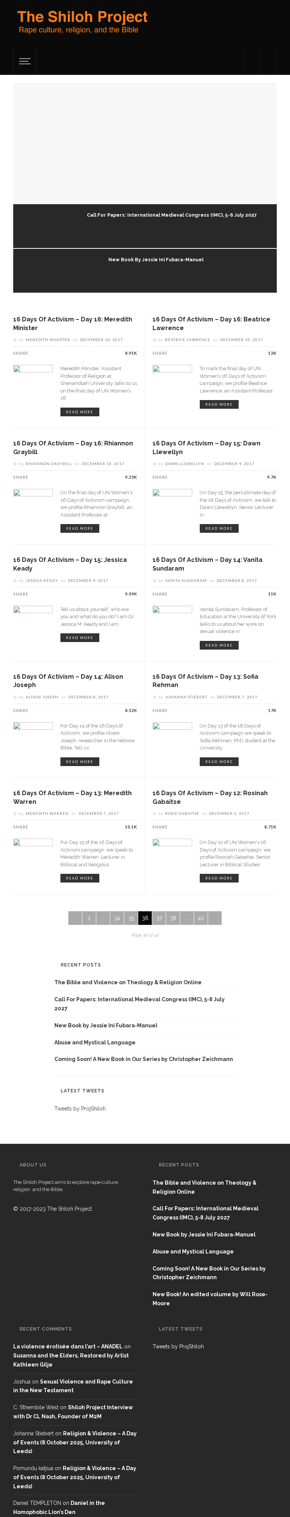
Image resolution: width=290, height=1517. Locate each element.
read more (80, 412)
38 (173, 918)
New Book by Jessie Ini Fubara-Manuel (156, 259)
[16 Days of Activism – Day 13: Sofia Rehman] (172, 741)
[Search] (268, 61)
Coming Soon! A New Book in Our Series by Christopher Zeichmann (143, 1059)
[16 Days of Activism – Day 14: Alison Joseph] (33, 741)
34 (117, 918)
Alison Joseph (42, 697)
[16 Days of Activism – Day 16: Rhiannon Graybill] (33, 508)
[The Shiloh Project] (81, 25)
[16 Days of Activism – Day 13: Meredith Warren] (33, 858)
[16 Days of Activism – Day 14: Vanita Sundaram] (172, 625)
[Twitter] (252, 61)
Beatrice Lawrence (187, 339)
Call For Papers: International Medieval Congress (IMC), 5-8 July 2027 (172, 215)
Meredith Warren (47, 813)
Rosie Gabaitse (182, 813)
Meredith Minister (48, 339)
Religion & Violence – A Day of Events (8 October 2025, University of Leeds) (75, 1442)
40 (201, 918)
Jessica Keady (42, 580)
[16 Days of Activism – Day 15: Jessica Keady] (33, 625)
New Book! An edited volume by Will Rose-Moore (210, 1298)
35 (131, 918)
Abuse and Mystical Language (95, 1042)
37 (159, 918)
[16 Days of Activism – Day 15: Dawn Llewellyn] (172, 508)
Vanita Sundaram (186, 580)
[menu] (23, 61)
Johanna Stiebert (186, 697)
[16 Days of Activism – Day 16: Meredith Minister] (33, 384)
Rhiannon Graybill (49, 463)
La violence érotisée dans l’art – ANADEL (68, 1346)
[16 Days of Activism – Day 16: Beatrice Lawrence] (172, 384)
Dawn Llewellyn (184, 463)
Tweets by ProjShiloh (80, 1109)
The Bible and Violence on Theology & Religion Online (128, 982)
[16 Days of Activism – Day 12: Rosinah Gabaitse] (172, 858)
